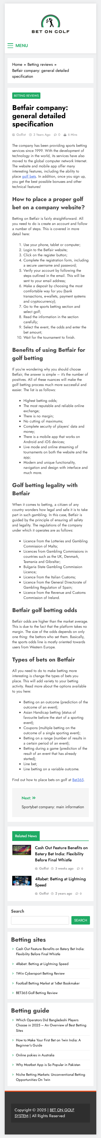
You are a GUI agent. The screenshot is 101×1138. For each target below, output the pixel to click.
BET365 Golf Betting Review (37, 992)
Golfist (21, 134)
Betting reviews (26, 95)
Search (17, 911)
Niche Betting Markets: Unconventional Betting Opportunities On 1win (50, 1077)
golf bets (29, 176)
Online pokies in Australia (35, 1055)
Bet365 (78, 779)
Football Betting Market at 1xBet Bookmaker (48, 983)
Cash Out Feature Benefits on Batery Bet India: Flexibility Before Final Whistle (61, 854)
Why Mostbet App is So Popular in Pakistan (48, 1064)
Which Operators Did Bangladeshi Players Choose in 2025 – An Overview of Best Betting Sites (51, 1025)
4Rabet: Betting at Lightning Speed (42, 963)
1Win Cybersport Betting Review (40, 973)
